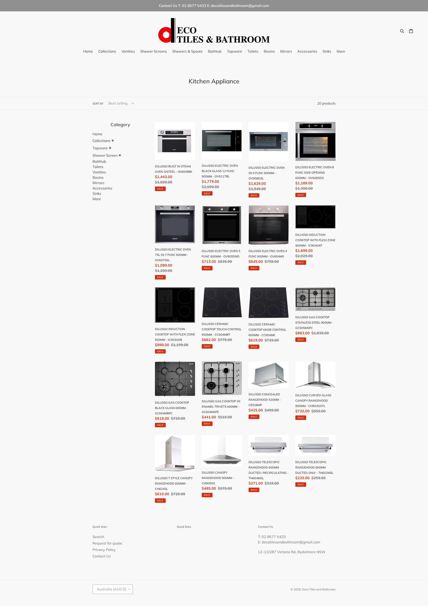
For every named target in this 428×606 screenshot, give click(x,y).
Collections (101, 140)
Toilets (98, 166)
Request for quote (107, 543)
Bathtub (99, 161)
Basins (98, 177)
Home (97, 134)
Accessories (102, 188)
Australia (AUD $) (111, 589)
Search (98, 536)
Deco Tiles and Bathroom (318, 589)
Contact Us (102, 556)
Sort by (98, 103)
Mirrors (98, 183)
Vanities (99, 172)
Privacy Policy (104, 549)
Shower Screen (105, 155)
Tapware (100, 148)
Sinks (97, 193)
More (97, 199)
